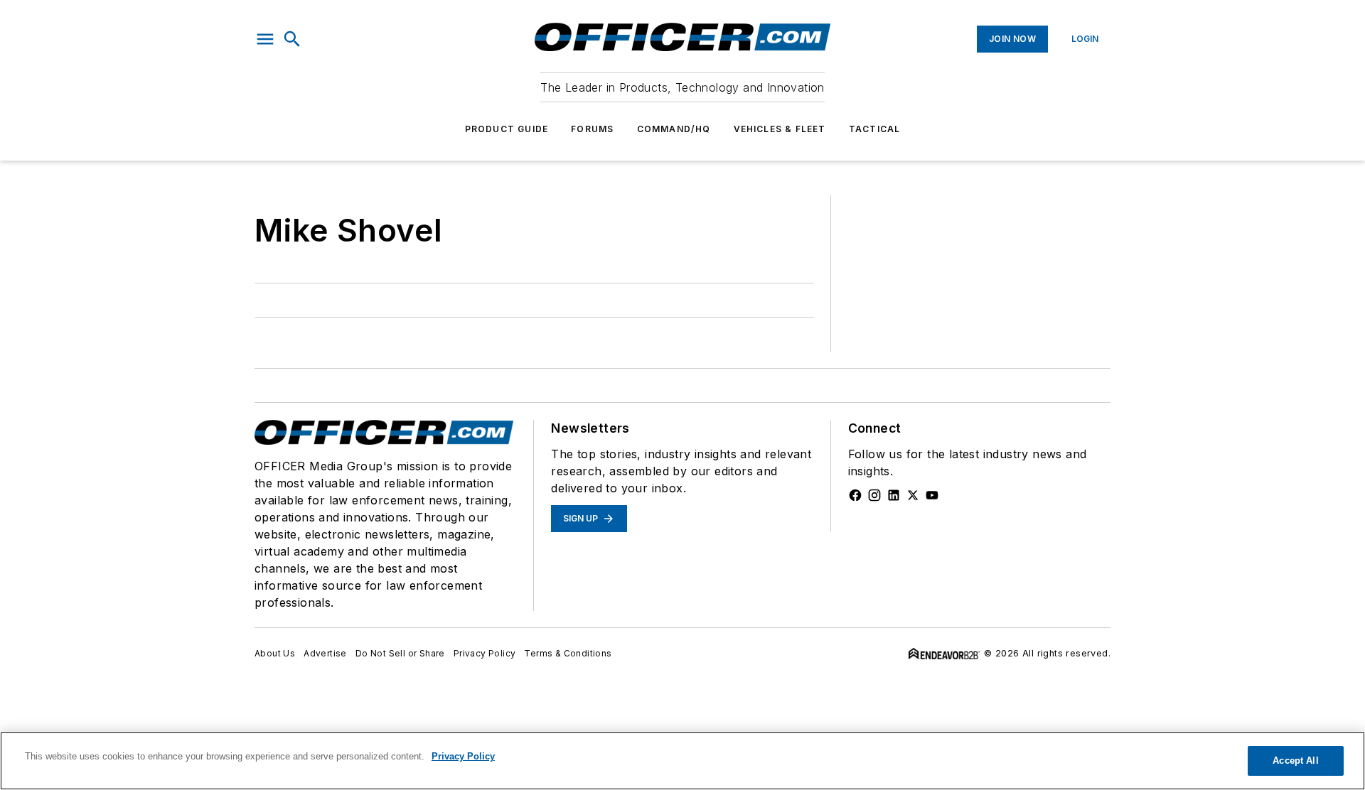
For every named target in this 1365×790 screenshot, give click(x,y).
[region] (682, 761)
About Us (275, 653)
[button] (265, 39)
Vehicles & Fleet (780, 129)
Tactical (875, 129)
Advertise (325, 653)
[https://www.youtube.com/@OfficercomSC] (932, 495)
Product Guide (507, 129)
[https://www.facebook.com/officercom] (855, 495)
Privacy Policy (485, 653)
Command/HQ (674, 129)
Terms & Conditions (567, 653)
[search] (292, 39)
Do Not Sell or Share (400, 653)
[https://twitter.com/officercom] (913, 495)
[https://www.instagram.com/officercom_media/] (874, 495)
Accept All (1295, 760)
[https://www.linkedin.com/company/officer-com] (894, 495)
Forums (592, 129)
